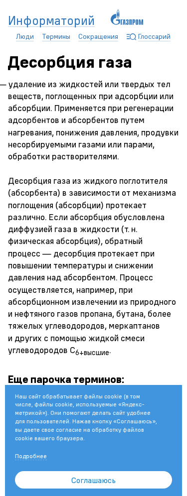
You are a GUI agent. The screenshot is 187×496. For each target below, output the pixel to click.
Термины (56, 36)
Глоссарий (154, 36)
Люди (25, 36)
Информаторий (51, 21)
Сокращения (98, 36)
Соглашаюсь (93, 480)
